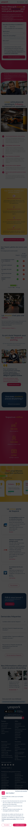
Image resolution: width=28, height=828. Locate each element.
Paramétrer (6, 825)
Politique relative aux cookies (9, 819)
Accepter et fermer (19, 825)
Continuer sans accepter (21, 791)
